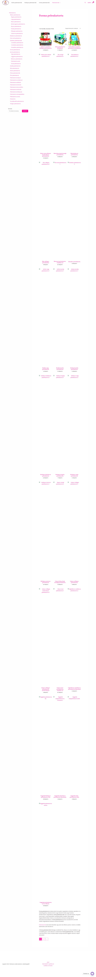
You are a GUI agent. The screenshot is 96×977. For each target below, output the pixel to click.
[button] (59, 2)
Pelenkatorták (55, 2)
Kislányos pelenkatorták (30, 2)
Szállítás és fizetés (48, 965)
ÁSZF (48, 962)
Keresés (10, 108)
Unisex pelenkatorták (44, 2)
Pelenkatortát (42, 925)
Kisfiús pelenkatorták (16, 2)
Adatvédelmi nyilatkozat (48, 964)
